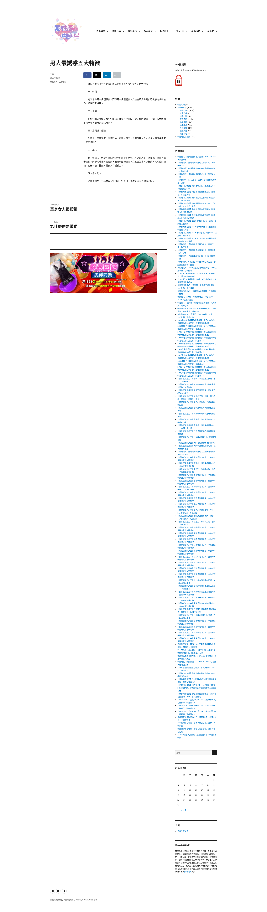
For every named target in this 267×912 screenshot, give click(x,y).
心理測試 (183, 122)
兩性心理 (183, 110)
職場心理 (183, 131)
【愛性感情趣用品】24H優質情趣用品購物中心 (196, 443)
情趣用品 (100, 31)
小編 (52, 74)
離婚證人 (187, 871)
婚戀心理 (183, 116)
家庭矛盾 (183, 119)
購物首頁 (116, 31)
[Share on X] (97, 75)
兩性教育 (53, 82)
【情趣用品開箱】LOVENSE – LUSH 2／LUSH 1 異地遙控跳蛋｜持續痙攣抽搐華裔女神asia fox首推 (196, 688)
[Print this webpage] (117, 75)
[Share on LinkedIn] (107, 75)
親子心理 (183, 134)
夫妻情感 (62, 82)
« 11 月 (183, 810)
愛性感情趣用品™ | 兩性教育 (61, 900)
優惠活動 (181, 104)
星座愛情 (183, 128)
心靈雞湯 (183, 125)
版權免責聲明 (182, 831)
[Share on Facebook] (87, 75)
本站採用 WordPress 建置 (86, 900)
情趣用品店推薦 (183, 137)
